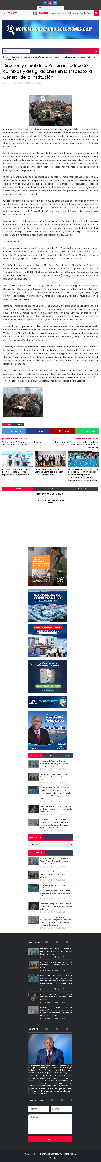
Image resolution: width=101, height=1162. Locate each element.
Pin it (66, 431)
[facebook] (45, 3)
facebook (82, 488)
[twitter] (55, 3)
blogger (18, 488)
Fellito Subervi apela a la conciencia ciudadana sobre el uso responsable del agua (56, 809)
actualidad (28, 13)
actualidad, (36, 83)
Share (42, 431)
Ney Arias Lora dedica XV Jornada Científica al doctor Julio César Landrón (49, 472)
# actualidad (18, 424)
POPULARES (50, 755)
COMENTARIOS (65, 755)
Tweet (18, 431)
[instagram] (50, 3)
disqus (50, 488)
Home (5, 57)
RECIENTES (35, 755)
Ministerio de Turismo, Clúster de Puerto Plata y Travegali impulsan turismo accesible (16, 472)
